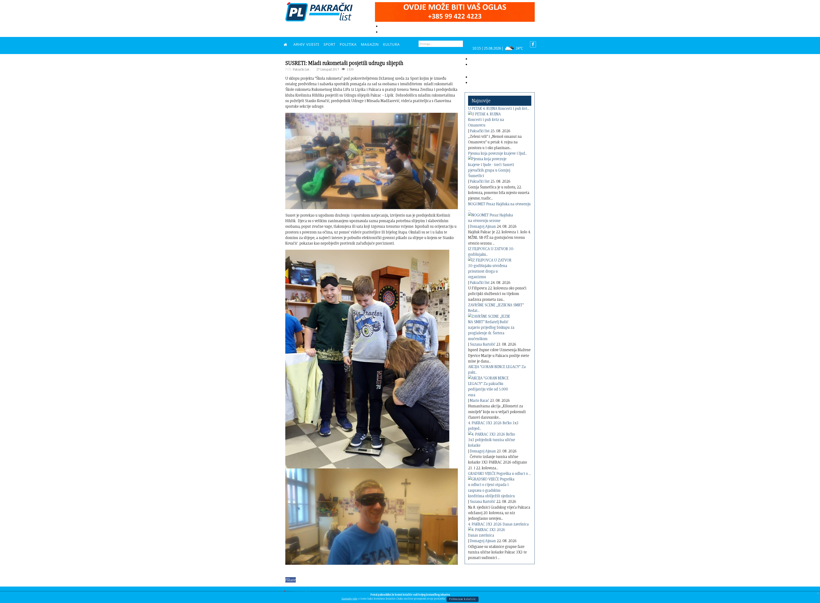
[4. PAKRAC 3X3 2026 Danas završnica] (491, 531)
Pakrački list (480, 131)
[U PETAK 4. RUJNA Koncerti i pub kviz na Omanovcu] (491, 119)
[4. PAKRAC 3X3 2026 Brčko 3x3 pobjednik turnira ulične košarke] (491, 439)
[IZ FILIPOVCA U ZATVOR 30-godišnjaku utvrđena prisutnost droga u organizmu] (491, 267)
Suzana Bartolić (482, 344)
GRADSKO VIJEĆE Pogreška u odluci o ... (499, 473)
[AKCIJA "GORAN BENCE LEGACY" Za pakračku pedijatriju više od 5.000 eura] (491, 385)
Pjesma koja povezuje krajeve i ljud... (497, 153)
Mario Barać (479, 400)
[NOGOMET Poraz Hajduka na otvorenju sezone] (491, 217)
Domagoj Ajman (483, 226)
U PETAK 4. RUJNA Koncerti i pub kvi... (498, 108)
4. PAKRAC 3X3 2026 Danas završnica (498, 524)
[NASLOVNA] (286, 44)
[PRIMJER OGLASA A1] (455, 11)
